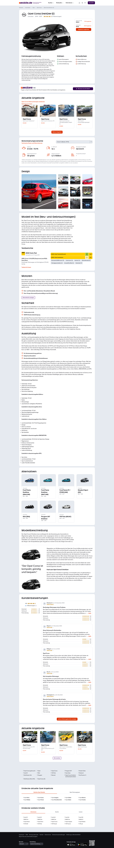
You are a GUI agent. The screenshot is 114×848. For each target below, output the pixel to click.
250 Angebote (87, 25)
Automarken (27, 7)
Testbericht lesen (26, 267)
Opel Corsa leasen (27, 104)
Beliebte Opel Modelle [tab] (39, 792)
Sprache (21, 841)
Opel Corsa (39, 7)
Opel (34, 7)
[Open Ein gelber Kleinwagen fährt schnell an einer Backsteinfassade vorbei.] (87, 191)
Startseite (21, 7)
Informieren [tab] (33, 812)
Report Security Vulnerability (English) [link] (28, 836)
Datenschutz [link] (48, 834)
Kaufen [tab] (57, 812)
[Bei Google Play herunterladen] (82, 844)
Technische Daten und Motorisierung (32, 143)
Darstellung (33, 841)
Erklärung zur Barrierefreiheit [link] (73, 834)
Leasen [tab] (80, 812)
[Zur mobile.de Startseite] (31, 3)
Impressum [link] (21, 834)
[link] (82, 2)
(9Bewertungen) (56, 16)
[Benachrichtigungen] (79, 2)
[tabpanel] (57, 799)
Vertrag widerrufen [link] (33, 834)
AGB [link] (27, 834)
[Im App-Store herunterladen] (72, 844)
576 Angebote (87, 21)
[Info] (36, 605)
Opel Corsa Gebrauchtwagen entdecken (33, 101)
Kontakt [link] (41, 834)
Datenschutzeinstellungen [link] (58, 834)
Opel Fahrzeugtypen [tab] (75, 792)
